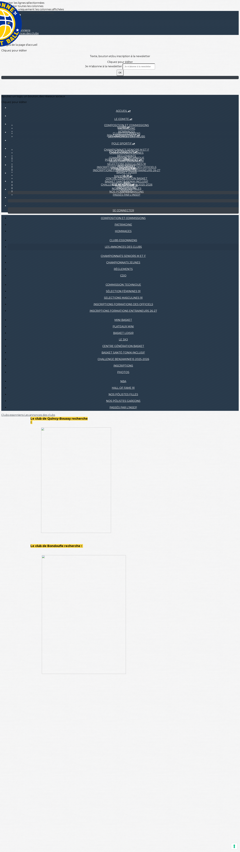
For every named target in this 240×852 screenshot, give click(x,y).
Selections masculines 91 (126, 164)
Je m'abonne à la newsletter (104, 66)
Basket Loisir (126, 172)
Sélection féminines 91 (123, 291)
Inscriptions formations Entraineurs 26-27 (123, 310)
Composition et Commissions (126, 125)
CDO (123, 275)
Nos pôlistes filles (126, 188)
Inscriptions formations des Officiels (123, 304)
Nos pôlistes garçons (126, 191)
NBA (126, 182)
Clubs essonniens (126, 133)
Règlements (126, 156)
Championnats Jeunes (123, 262)
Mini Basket (126, 166)
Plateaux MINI (123, 326)
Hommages (126, 131)
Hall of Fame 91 (123, 387)
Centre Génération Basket (126, 178)
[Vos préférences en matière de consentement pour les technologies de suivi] (234, 846)
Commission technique (126, 157)
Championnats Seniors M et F (126, 149)
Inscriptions (123, 365)
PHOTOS (123, 372)
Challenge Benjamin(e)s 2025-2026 (123, 359)
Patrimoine (123, 224)
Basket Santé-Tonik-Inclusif (123, 352)
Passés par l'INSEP (126, 194)
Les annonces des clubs (123, 246)
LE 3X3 (123, 339)
